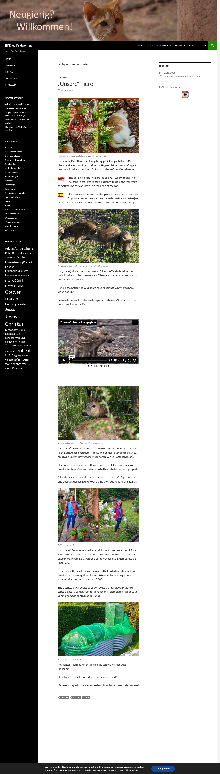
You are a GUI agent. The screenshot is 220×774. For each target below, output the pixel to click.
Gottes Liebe (14, 286)
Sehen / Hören (164, 45)
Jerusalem (21, 304)
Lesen (150, 45)
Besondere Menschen (15, 160)
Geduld (16, 275)
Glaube (10, 281)
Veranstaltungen (12, 222)
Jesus (10, 309)
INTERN (203, 45)
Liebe (21, 329)
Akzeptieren (163, 768)
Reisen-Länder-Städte (15, 209)
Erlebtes (62, 77)
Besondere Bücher (13, 151)
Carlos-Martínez (25, 253)
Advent (10, 248)
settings (135, 770)
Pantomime (17, 345)
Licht (15, 329)
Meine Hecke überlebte (15, 108)
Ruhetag (14, 351)
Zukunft (9, 368)
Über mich (10, 65)
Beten (8, 253)
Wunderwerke (11, 226)
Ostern (8, 345)
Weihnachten (14, 364)
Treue (25, 355)
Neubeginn (11, 341)
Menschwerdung (15, 337)
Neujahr (21, 341)
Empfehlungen (11, 176)
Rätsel (8, 205)
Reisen (192, 45)
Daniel (20, 257)
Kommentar (10, 189)
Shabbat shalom (12, 213)
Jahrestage (10, 184)
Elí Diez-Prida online (19, 45)
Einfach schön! (12, 172)
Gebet (9, 275)
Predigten (180, 45)
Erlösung (19, 262)
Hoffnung (10, 304)
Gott (19, 280)
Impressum (10, 85)
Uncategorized (12, 217)
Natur (76, 697)
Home (8, 59)
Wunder (28, 363)
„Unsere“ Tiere (75, 83)
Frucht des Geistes (16, 271)
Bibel (15, 253)
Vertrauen (22, 359)
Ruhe (7, 351)
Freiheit (27, 262)
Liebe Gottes (12, 333)
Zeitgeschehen (11, 230)
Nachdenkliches (12, 197)
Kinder (9, 329)
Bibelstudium (11, 164)
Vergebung (10, 359)
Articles (8, 147)
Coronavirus (10, 257)
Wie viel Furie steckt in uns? (17, 104)
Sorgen (20, 355)
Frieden (9, 266)
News (7, 201)
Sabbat (24, 350)
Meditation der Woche (15, 193)
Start (140, 45)
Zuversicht (18, 368)
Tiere (86, 697)
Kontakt (9, 72)
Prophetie (26, 345)
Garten (64, 697)
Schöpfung (11, 355)
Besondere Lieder (13, 156)
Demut (10, 262)
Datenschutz (11, 78)
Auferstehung (24, 248)
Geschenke (24, 275)
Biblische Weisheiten (14, 168)
